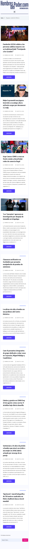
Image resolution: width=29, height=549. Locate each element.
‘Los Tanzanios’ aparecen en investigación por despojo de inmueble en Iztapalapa (13, 216)
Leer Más (9, 77)
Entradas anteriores (5, 535)
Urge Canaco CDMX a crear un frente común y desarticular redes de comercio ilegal (13, 158)
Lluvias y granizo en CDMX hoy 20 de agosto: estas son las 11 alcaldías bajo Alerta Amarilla (14, 402)
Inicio (2, 18)
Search (25, 540)
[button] (14, 12)
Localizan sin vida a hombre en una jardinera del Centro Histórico (14, 311)
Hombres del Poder (8, 55)
